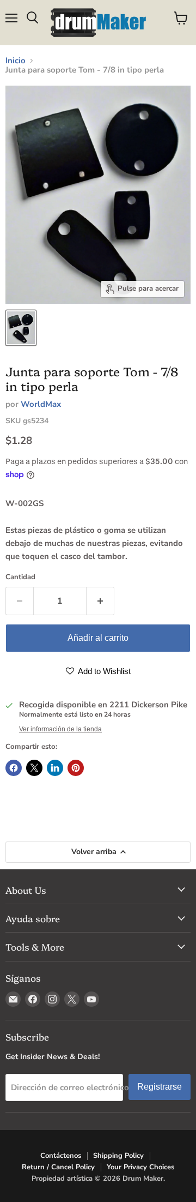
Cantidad (20, 577)
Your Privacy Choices (140, 1167)
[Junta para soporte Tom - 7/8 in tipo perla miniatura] (21, 327)
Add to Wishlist (103, 671)
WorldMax (41, 404)
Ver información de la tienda (60, 729)
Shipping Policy (118, 1156)
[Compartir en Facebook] (13, 768)
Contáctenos (60, 1156)
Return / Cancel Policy (58, 1167)
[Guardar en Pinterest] (76, 768)
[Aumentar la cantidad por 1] (100, 601)
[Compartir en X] (34, 768)
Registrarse (159, 1086)
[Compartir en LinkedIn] (55, 768)
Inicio (15, 60)
